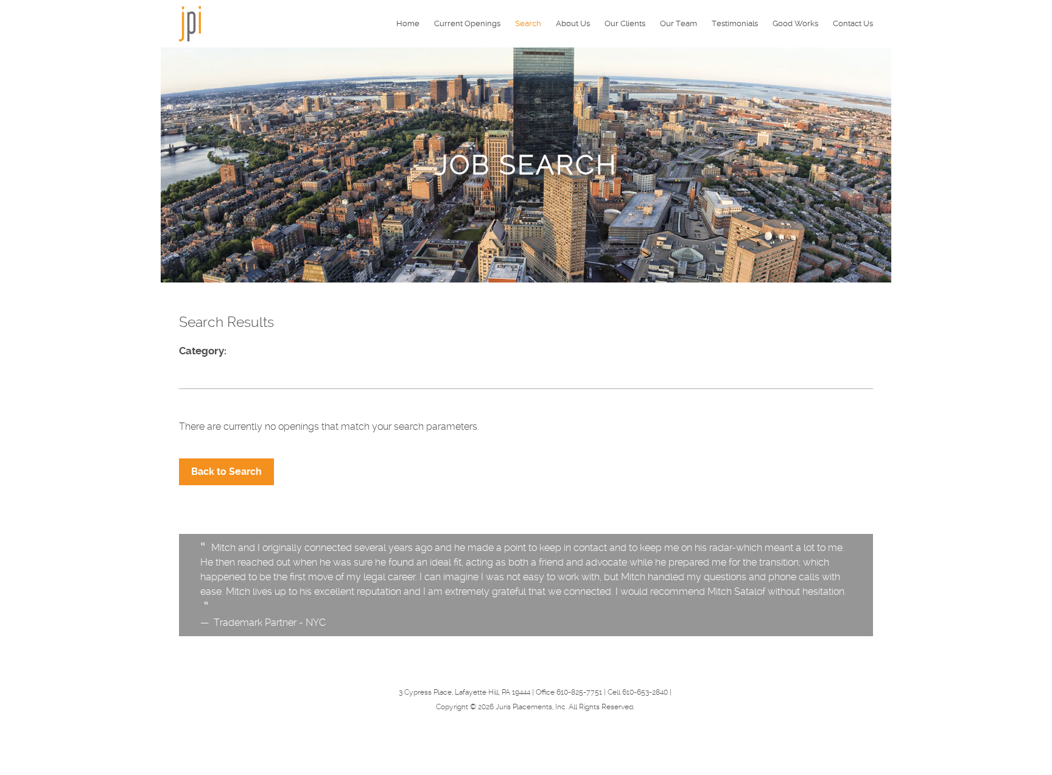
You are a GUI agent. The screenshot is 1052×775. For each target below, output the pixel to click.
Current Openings (467, 23)
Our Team (678, 23)
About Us (573, 23)
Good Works (795, 23)
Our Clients (625, 23)
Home (407, 23)
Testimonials (735, 23)
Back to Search (226, 471)
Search (528, 23)
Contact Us (853, 23)
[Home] (190, 23)
